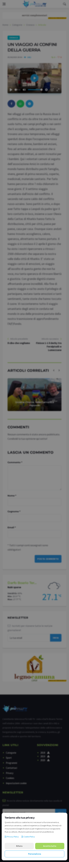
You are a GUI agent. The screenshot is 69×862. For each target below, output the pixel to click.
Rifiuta (19, 846)
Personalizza (34, 854)
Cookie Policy (29, 836)
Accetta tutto (49, 846)
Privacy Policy (13, 836)
